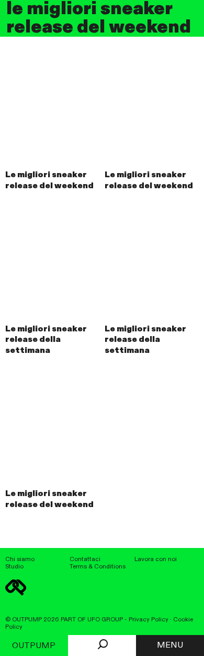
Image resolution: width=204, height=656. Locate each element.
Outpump (33, 646)
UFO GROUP (105, 620)
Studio (14, 567)
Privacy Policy (148, 620)
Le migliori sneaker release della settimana (46, 340)
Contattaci (85, 559)
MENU (170, 645)
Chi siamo (20, 559)
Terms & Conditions (98, 567)
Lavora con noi (155, 559)
